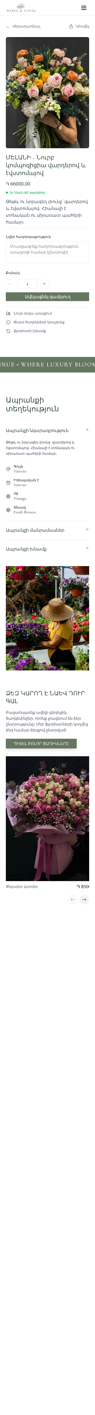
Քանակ (13, 272)
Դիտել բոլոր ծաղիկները (41, 743)
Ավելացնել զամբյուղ (47, 296)
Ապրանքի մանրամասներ (35, 530)
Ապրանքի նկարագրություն (37, 430)
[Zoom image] (80, 46)
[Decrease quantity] (10, 283)
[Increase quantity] (44, 283)
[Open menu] (83, 7)
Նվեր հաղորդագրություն (28, 236)
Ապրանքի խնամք (26, 549)
